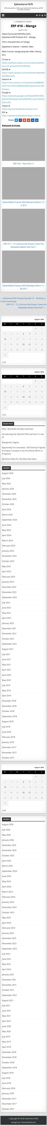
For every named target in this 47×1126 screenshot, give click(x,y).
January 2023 (8, 581)
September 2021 (9, 644)
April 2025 (6, 509)
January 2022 (8, 623)
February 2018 (8, 737)
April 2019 (6, 695)
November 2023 (9, 556)
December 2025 (9, 494)
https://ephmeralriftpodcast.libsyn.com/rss (21, 115)
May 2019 (6, 690)
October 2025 (8, 504)
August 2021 (7, 649)
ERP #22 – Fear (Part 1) (23, 163)
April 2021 (6, 669)
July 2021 (6, 654)
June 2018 (6, 732)
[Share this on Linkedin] (36, 120)
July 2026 (6, 478)
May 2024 (6, 530)
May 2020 (6, 680)
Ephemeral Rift (23, 4)
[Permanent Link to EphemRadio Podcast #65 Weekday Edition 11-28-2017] (23, 267)
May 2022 (6, 613)
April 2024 (6, 535)
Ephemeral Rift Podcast (24, 22)
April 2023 (6, 571)
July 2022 (6, 602)
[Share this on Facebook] (20, 120)
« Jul (4, 362)
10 (5, 339)
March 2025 (7, 514)
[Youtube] (42, 15)
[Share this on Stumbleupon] (28, 120)
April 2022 (6, 618)
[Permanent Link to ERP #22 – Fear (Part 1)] (23, 144)
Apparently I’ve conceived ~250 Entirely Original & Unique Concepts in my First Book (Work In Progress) (23, 450)
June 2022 (6, 607)
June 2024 (6, 525)
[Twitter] (37, 15)
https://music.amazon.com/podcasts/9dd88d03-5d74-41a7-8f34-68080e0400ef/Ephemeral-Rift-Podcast (23, 85)
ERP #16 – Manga (23, 26)
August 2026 (7, 473)
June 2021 (6, 659)
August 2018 (7, 721)
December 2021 (9, 628)
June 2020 (6, 675)
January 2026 (8, 488)
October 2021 (8, 638)
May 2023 (6, 566)
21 (30, 344)
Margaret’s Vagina (10, 442)
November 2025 (9, 499)
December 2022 (9, 587)
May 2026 (6, 483)
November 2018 (9, 706)
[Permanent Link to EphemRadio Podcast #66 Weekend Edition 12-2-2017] (23, 183)
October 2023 (8, 561)
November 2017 (9, 752)
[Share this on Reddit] (24, 120)
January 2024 (8, 551)
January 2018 (8, 742)
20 (23, 344)
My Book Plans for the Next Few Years (19, 459)
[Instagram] (39, 15)
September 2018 (9, 716)
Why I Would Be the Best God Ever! (17, 429)
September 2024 (9, 519)
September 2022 (9, 597)
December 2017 (9, 747)
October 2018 (8, 711)
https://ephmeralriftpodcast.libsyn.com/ (20, 109)
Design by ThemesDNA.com (23, 1122)
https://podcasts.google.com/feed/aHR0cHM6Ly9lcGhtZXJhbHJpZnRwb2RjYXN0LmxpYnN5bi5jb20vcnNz (23, 99)
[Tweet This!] (16, 120)
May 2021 (6, 664)
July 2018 (6, 726)
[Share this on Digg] (32, 120)
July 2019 (6, 685)
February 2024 (8, 545)
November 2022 (9, 592)
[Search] (45, 15)
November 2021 (9, 633)
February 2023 (8, 576)
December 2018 (9, 700)
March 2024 (7, 540)
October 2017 (8, 757)
